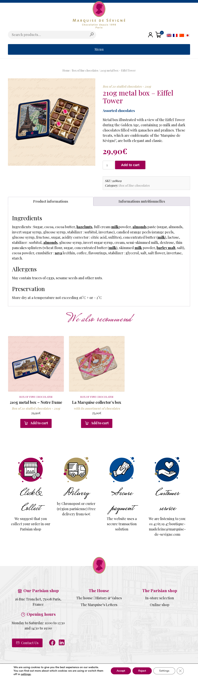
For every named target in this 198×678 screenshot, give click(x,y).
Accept (121, 671)
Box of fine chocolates (85, 70)
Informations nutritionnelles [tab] (142, 201)
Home (66, 70)
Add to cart (130, 165)
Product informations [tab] (50, 201)
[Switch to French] (175, 35)
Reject (142, 671)
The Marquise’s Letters (99, 604)
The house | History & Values (99, 598)
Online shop (159, 604)
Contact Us (29, 642)
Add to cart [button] (39, 423)
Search (91, 35)
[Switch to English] (169, 35)
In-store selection (159, 598)
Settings (164, 671)
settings (26, 674)
